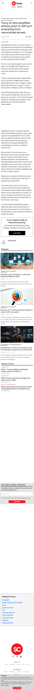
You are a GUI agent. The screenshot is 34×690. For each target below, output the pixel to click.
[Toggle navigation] (3, 3)
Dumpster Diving (7, 623)
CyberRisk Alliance (12, 664)
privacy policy (22, 683)
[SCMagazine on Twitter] (17, 657)
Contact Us (19, 664)
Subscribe (17, 501)
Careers (23, 664)
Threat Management (8, 18)
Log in (13, 7)
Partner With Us (17, 673)
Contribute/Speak (12, 671)
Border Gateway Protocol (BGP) (12, 602)
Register (19, 7)
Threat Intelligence (8, 271)
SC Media (6, 664)
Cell (3, 610)
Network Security (21, 18)
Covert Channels (7, 615)
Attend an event (19, 671)
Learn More (17, 233)
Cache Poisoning (7, 607)
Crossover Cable (7, 618)
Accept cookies (17, 688)
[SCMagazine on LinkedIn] (21, 657)
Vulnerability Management (11, 344)
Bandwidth (5, 600)
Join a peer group (26, 671)
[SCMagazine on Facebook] (13, 657)
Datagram (5, 620)
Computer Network (8, 612)
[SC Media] (17, 3)
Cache (4, 605)
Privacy (28, 664)
